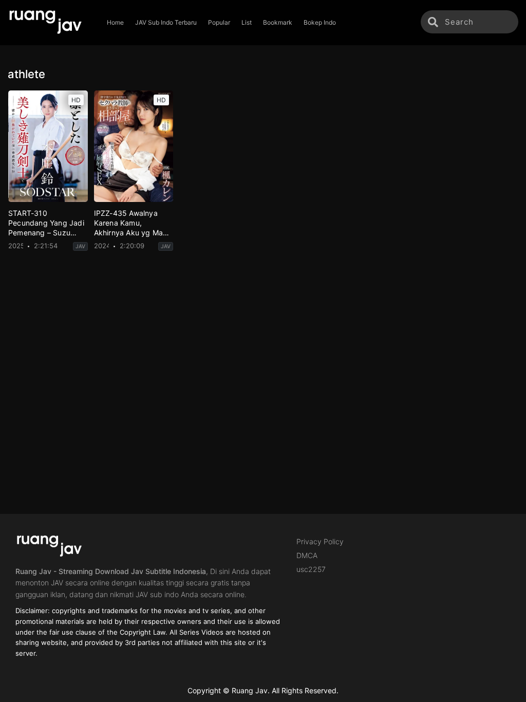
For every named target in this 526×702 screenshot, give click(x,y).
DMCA (306, 555)
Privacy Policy (320, 541)
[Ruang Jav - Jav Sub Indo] (50, 22)
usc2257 (311, 569)
